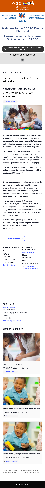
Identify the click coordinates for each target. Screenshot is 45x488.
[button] (22, 60)
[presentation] (21, 347)
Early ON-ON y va (9, 265)
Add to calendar (14, 239)
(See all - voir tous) (11, 101)
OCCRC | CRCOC (9, 307)
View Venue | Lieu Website (12, 321)
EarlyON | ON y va (28, 252)
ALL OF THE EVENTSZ (12, 72)
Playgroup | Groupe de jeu (12, 364)
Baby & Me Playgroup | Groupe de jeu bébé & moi (21, 408)
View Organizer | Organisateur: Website (30, 267)
